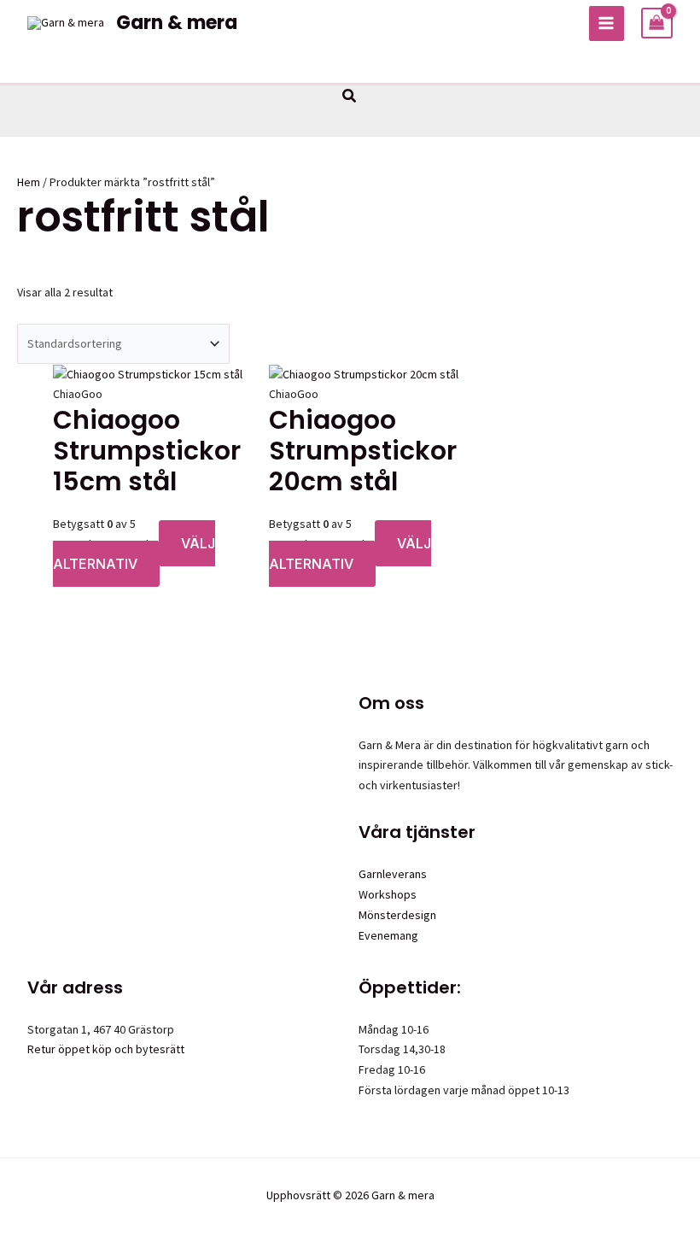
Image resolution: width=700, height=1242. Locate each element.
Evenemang (388, 935)
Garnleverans (393, 874)
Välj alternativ (134, 553)
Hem (28, 182)
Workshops (388, 894)
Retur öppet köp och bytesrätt (105, 1049)
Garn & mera (176, 22)
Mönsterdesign (397, 915)
